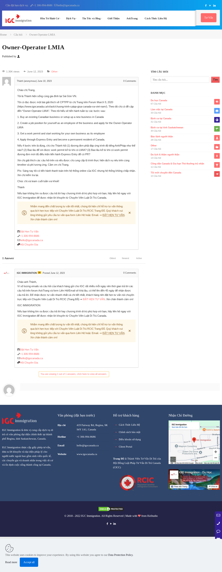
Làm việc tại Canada (161, 109)
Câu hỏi (18, 34)
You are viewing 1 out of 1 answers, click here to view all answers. (74, 374)
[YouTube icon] (210, 5)
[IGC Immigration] (19, 18)
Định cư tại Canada (161, 118)
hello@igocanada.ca (68, 5)
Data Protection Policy (120, 554)
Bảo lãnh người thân (162, 136)
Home (3, 34)
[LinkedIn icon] (214, 5)
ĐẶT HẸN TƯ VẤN (114, 215)
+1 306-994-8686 (42, 5)
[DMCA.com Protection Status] (111, 510)
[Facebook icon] (205, 5)
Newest (125, 258)
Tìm (215, 79)
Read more (11, 562)
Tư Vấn (208, 17)
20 (39, 273)
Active (139, 258)
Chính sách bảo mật (129, 432)
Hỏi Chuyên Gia (29, 244)
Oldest (113, 258)
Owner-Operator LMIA (42, 34)
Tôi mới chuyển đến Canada (166, 172)
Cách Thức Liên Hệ (129, 424)
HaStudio (152, 515)
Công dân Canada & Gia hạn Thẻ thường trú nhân (177, 163)
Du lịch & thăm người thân (165, 154)
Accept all (29, 562)
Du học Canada (159, 100)
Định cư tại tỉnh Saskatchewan (167, 127)
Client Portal (125, 446)
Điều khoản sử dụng (130, 439)
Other (54, 71)
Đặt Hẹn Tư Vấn (29, 231)
